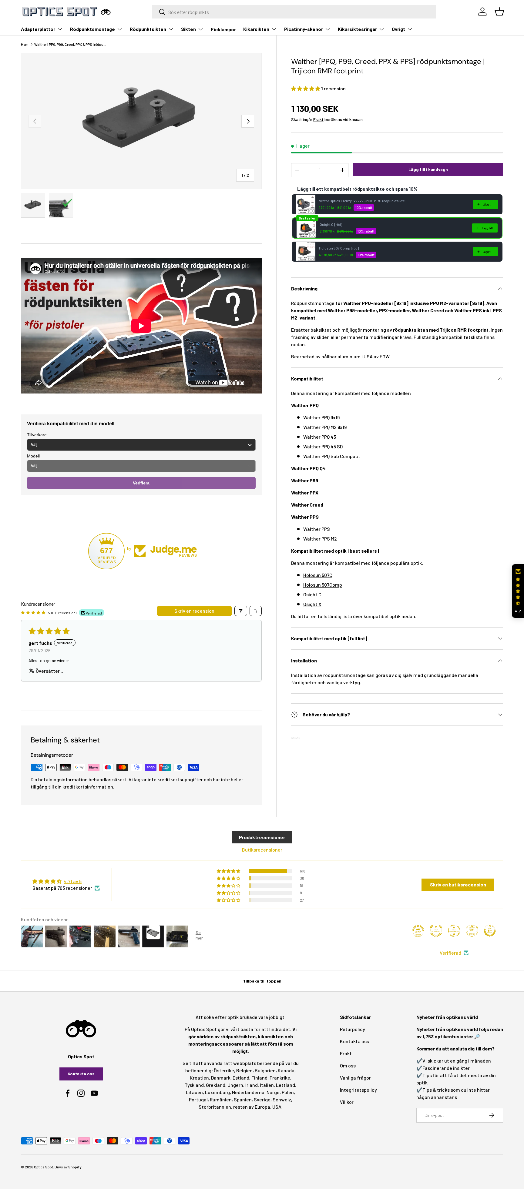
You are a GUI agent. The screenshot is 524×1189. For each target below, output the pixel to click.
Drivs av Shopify (68, 1167)
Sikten (188, 29)
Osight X (312, 604)
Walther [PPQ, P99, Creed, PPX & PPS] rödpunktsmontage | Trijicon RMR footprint (70, 44)
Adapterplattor (38, 29)
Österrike (224, 1070)
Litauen (194, 1092)
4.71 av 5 (73, 881)
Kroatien (199, 1077)
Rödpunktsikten (148, 29)
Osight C (312, 594)
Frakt (318, 119)
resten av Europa (251, 1107)
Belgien (244, 1070)
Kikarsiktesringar (357, 29)
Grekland (215, 1085)
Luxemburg (217, 1092)
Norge (273, 1092)
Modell (33, 456)
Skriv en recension (194, 611)
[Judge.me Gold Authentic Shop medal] (436, 931)
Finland (259, 1077)
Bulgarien (265, 1070)
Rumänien (221, 1099)
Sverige (262, 1099)
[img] (66, 881)
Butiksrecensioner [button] (262, 849)
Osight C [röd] (331, 224)
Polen (288, 1092)
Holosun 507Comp (322, 585)
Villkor (347, 1102)
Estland (241, 1077)
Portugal (198, 1099)
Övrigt (398, 29)
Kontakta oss (81, 1073)
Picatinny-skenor (303, 29)
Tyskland (194, 1085)
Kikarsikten (256, 29)
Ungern (235, 1085)
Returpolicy (352, 1029)
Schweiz (282, 1099)
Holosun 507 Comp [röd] (339, 248)
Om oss (348, 1065)
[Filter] (240, 611)
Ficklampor (223, 29)
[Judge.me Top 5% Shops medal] (490, 931)
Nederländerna (248, 1092)
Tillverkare (37, 434)
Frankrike (280, 1077)
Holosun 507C (317, 575)
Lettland (285, 1085)
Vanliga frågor (355, 1077)
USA (276, 1107)
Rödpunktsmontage (92, 29)
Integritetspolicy (358, 1090)
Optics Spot (43, 1167)
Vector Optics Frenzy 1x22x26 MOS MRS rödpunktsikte (362, 201)
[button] (306, 88)
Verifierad (450, 953)
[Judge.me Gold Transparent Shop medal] (454, 931)
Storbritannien (215, 1107)
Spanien (243, 1099)
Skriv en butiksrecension (458, 884)
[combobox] (294, 11)
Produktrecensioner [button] (262, 837)
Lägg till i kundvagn (428, 169)
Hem (25, 44)
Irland (251, 1085)
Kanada (286, 1070)
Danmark (220, 1077)
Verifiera (141, 483)
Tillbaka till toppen (262, 980)
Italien (267, 1085)
